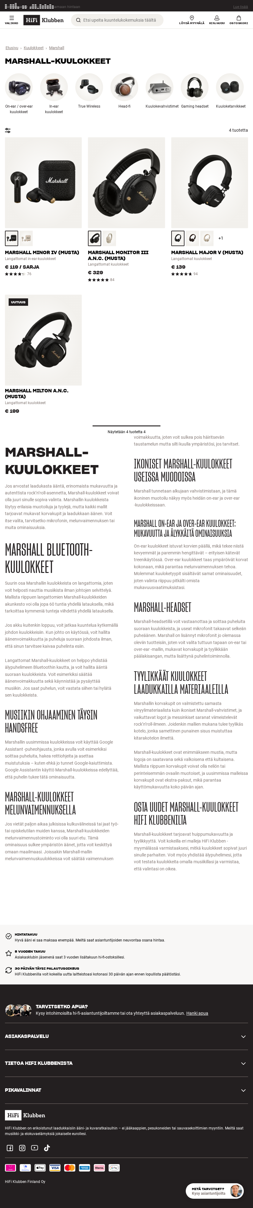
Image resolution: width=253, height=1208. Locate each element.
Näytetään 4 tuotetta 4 (127, 432)
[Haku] (78, 20)
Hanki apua (197, 1013)
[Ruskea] (192, 238)
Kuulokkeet (34, 47)
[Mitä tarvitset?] (236, 1191)
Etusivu (12, 47)
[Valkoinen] (207, 238)
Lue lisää (240, 6)
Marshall (56, 47)
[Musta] (11, 238)
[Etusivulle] (43, 20)
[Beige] (26, 238)
